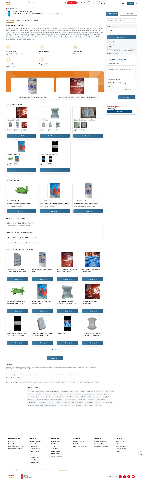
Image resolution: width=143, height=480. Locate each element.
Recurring (123, 83)
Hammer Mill (43, 397)
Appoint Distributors (56, 456)
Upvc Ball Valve (88, 405)
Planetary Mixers (32, 402)
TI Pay (53, 446)
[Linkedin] (125, 477)
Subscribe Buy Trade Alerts (80, 446)
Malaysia (30, 470)
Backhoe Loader (74, 391)
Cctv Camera (59, 402)
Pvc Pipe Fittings (69, 405)
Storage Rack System (94, 397)
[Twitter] (129, 477)
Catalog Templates (56, 453)
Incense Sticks (100, 402)
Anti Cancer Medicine (77, 402)
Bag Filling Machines (70, 399)
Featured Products (121, 448)
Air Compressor (90, 402)
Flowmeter (63, 394)
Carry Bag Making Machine (88, 391)
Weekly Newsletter (35, 462)
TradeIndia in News (35, 448)
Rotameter (55, 394)
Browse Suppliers (99, 443)
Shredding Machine (33, 397)
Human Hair (31, 391)
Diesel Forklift (70, 397)
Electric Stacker (110, 391)
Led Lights (50, 402)
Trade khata (54, 448)
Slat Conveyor (91, 399)
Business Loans (55, 451)
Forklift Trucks (40, 391)
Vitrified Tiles (39, 405)
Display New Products (78, 441)
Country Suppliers (120, 446)
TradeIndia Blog (34, 446)
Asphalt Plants (81, 399)
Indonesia (36, 470)
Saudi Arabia (47, 470)
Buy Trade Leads (77, 443)
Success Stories (34, 443)
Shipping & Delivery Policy (15, 448)
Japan (10, 470)
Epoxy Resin (106, 397)
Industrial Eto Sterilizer (88, 394)
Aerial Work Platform (81, 397)
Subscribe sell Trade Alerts (101, 446)
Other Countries (63, 470)
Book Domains (55, 443)
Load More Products (55, 349)
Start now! (119, 111)
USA (53, 470)
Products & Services (23, 20)
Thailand (24, 470)
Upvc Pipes (79, 405)
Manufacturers (120, 441)
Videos (117, 451)
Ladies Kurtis (42, 402)
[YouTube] (133, 477)
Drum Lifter (100, 391)
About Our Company (35, 441)
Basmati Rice (64, 391)
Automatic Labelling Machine (56, 397)
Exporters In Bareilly (112, 53)
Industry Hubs (119, 443)
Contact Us (33, 455)
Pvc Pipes (60, 405)
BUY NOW (20, 211)
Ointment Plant (101, 399)
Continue (126, 97)
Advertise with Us (55, 441)
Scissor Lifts (31, 394)
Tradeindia (8, 8)
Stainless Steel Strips (56, 399)
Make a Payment (34, 460)
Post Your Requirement (100, 441)
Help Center (11, 441)
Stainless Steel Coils (50, 405)
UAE (41, 470)
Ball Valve (67, 402)
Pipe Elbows (98, 405)
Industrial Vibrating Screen (43, 394)
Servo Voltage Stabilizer (52, 391)
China (14, 470)
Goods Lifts (31, 405)
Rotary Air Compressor (74, 394)
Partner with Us (34, 457)
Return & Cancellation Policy (15, 446)
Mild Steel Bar (31, 399)
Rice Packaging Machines (103, 394)
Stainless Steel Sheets (43, 399)
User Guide (11, 443)
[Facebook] (120, 477)
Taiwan (19, 470)
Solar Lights (109, 402)
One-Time (113, 83)
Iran (56, 470)
